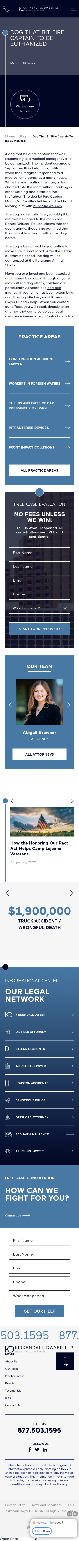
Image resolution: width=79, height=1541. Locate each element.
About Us (11, 1361)
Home (10, 136)
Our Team (11, 1368)
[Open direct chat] (69, 1513)
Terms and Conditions (46, 1505)
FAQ (71, 1505)
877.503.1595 (39, 1430)
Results (10, 1383)
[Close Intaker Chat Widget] (75, 1513)
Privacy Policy (15, 1505)
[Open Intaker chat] (36, 1539)
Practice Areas (14, 1376)
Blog (22, 136)
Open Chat (9, 1539)
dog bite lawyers (32, 297)
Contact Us (13, 1215)
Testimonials (13, 1390)
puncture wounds (47, 206)
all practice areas (39, 470)
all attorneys (39, 754)
